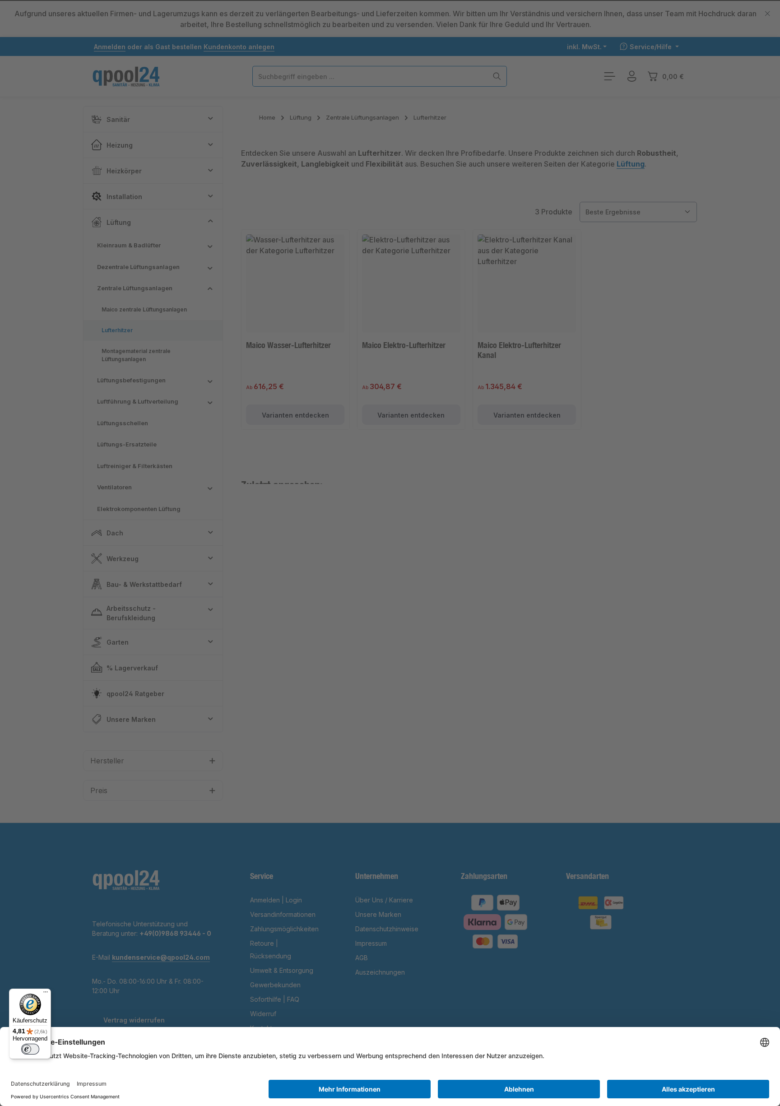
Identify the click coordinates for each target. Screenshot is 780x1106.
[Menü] (45, 994)
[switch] (30, 1049)
